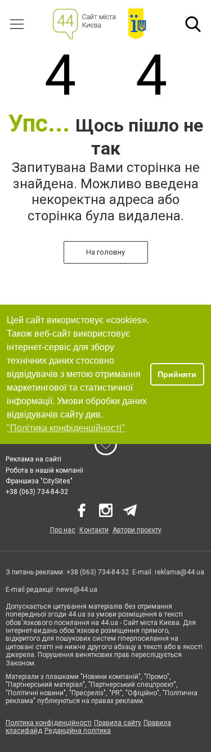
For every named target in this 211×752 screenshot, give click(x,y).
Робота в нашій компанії (44, 470)
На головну (105, 252)
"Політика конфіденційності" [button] (66, 428)
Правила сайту (117, 723)
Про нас (62, 530)
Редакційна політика (77, 731)
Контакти (94, 530)
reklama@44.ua (179, 572)
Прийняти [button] (177, 374)
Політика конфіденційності (49, 723)
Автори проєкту (137, 530)
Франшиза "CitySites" (39, 481)
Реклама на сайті (33, 459)
